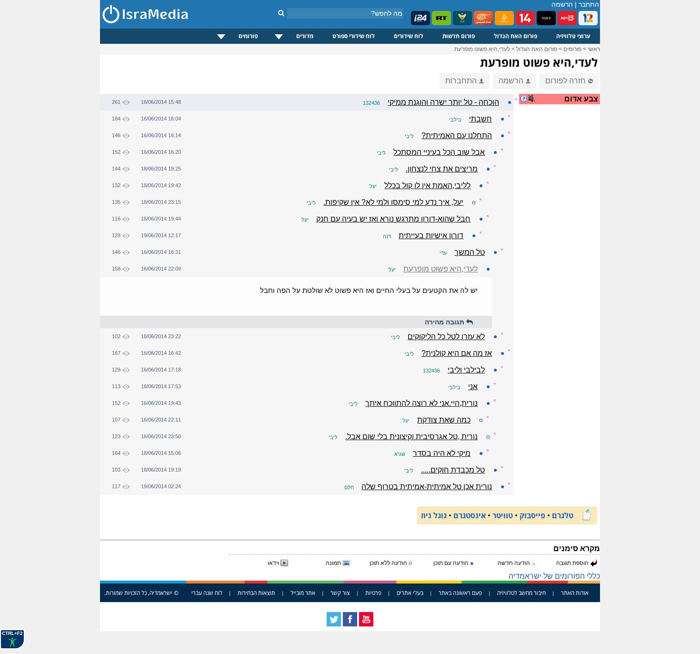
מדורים (304, 36)
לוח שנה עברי (206, 593)
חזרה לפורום (565, 81)
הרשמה (562, 4)
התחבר (589, 4)
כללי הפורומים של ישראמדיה (554, 576)
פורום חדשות (458, 36)
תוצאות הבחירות (256, 593)
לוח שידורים (408, 36)
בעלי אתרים (410, 593)
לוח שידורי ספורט (353, 36)
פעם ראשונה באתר (460, 593)
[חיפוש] (281, 13)
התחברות (461, 81)
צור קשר (340, 593)
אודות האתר (575, 593)
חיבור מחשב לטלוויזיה (521, 593)
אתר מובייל (302, 593)
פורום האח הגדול (515, 36)
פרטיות (373, 593)
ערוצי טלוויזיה (573, 36)
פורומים (248, 36)
